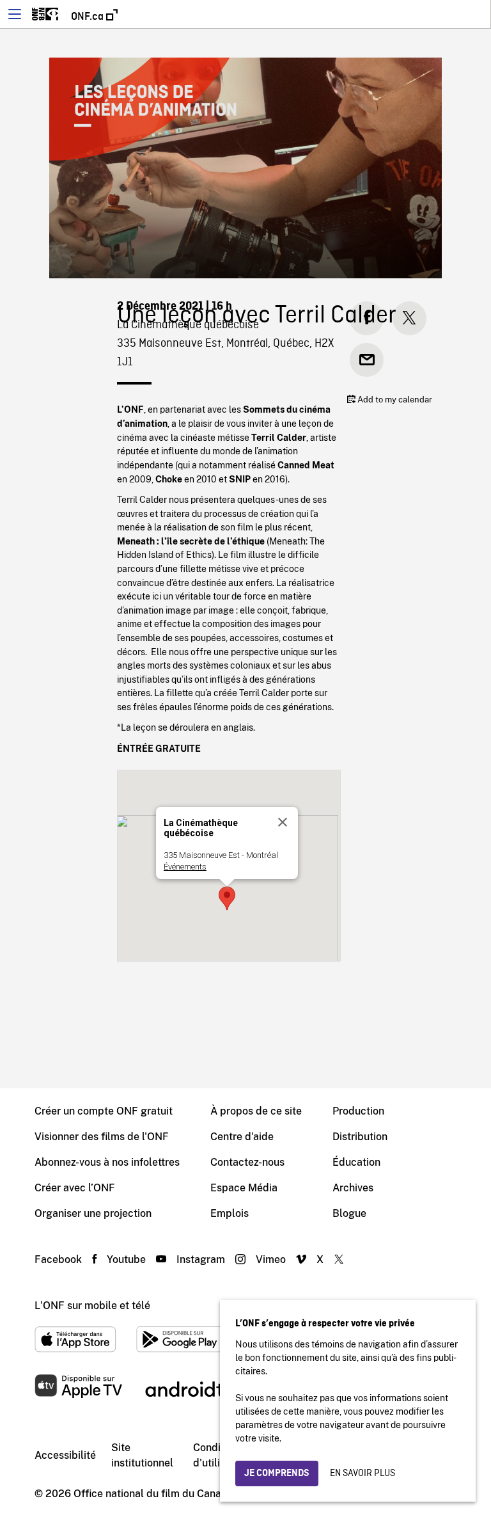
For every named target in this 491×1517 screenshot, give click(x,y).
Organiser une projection (93, 1213)
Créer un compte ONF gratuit (104, 1111)
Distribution (359, 1137)
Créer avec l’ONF (75, 1188)
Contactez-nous (247, 1162)
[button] (227, 898)
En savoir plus (362, 1473)
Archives (352, 1188)
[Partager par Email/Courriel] (367, 360)
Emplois (229, 1213)
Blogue (349, 1213)
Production (358, 1111)
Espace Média (243, 1188)
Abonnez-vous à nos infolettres (107, 1162)
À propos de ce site (256, 1111)
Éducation (356, 1162)
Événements (185, 866)
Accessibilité (65, 1455)
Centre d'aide (242, 1137)
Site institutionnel (142, 1455)
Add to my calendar (393, 399)
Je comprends (276, 1473)
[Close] (282, 822)
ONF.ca (88, 16)
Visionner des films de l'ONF (102, 1137)
